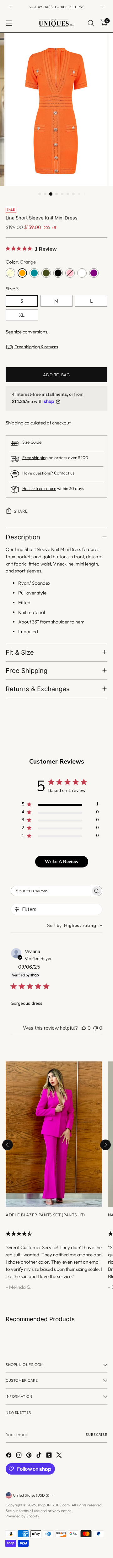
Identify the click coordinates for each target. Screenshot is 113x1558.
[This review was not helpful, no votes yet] (95, 1028)
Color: (21, 262)
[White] (82, 273)
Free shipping (35, 457)
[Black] (58, 273)
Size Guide (31, 442)
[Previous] (10, 7)
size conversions (30, 332)
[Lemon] (10, 273)
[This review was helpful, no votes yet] (84, 1028)
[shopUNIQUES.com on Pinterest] (29, 1456)
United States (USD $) (31, 1495)
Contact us (64, 473)
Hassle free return (39, 488)
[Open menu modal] (9, 23)
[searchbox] (51, 891)
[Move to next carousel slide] (105, 1145)
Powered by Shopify (22, 1516)
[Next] (103, 7)
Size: (12, 289)
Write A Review (61, 862)
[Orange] (22, 273)
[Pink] (70, 273)
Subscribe (96, 1434)
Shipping (15, 423)
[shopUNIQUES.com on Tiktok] (39, 1456)
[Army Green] (46, 273)
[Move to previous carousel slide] (7, 1145)
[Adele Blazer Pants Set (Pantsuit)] (54, 1134)
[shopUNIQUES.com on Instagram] (19, 1456)
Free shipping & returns (36, 347)
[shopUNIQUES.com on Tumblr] (49, 1456)
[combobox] (74, 926)
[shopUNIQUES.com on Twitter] (59, 1456)
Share (21, 511)
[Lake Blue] (34, 273)
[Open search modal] (90, 23)
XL (21, 315)
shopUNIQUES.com (54, 1505)
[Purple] (94, 273)
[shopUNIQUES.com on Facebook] (9, 1456)
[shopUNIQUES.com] (56, 23)
